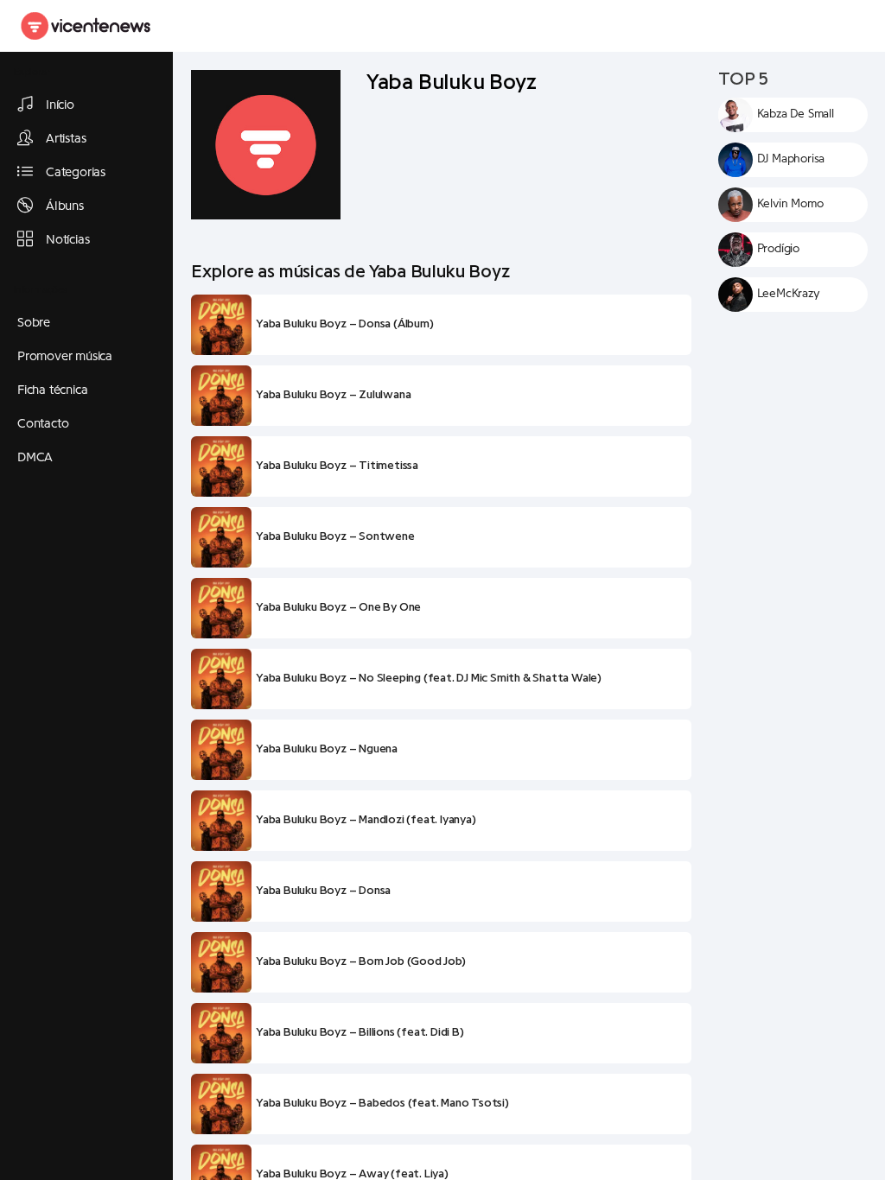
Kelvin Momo (790, 204)
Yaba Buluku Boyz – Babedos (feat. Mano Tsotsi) (382, 1103)
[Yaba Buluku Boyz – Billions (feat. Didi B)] (221, 1033)
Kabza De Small (795, 114)
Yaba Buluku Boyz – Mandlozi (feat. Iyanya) (366, 820)
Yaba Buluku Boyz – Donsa (323, 891)
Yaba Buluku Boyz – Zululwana (333, 395)
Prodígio (778, 249)
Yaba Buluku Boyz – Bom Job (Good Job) (361, 961)
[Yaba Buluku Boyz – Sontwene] (221, 537)
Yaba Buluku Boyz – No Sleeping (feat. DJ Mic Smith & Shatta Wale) (429, 678)
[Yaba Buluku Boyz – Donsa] (221, 891)
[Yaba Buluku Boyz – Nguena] (221, 750)
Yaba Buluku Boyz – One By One (338, 607)
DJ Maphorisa (791, 159)
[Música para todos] (86, 26)
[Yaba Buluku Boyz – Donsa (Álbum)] (221, 325)
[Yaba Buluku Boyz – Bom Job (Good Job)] (221, 962)
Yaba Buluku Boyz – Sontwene (335, 536)
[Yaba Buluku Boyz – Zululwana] (221, 395)
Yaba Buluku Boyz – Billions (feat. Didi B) (360, 1032)
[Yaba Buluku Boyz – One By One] (221, 608)
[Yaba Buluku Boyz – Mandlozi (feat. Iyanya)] (221, 820)
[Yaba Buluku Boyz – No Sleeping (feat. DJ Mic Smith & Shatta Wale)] (221, 679)
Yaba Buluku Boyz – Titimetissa (337, 466)
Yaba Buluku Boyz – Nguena (327, 749)
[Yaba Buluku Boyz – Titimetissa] (221, 466)
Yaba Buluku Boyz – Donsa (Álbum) (345, 324)
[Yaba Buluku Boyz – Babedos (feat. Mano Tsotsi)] (221, 1104)
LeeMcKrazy (788, 294)
